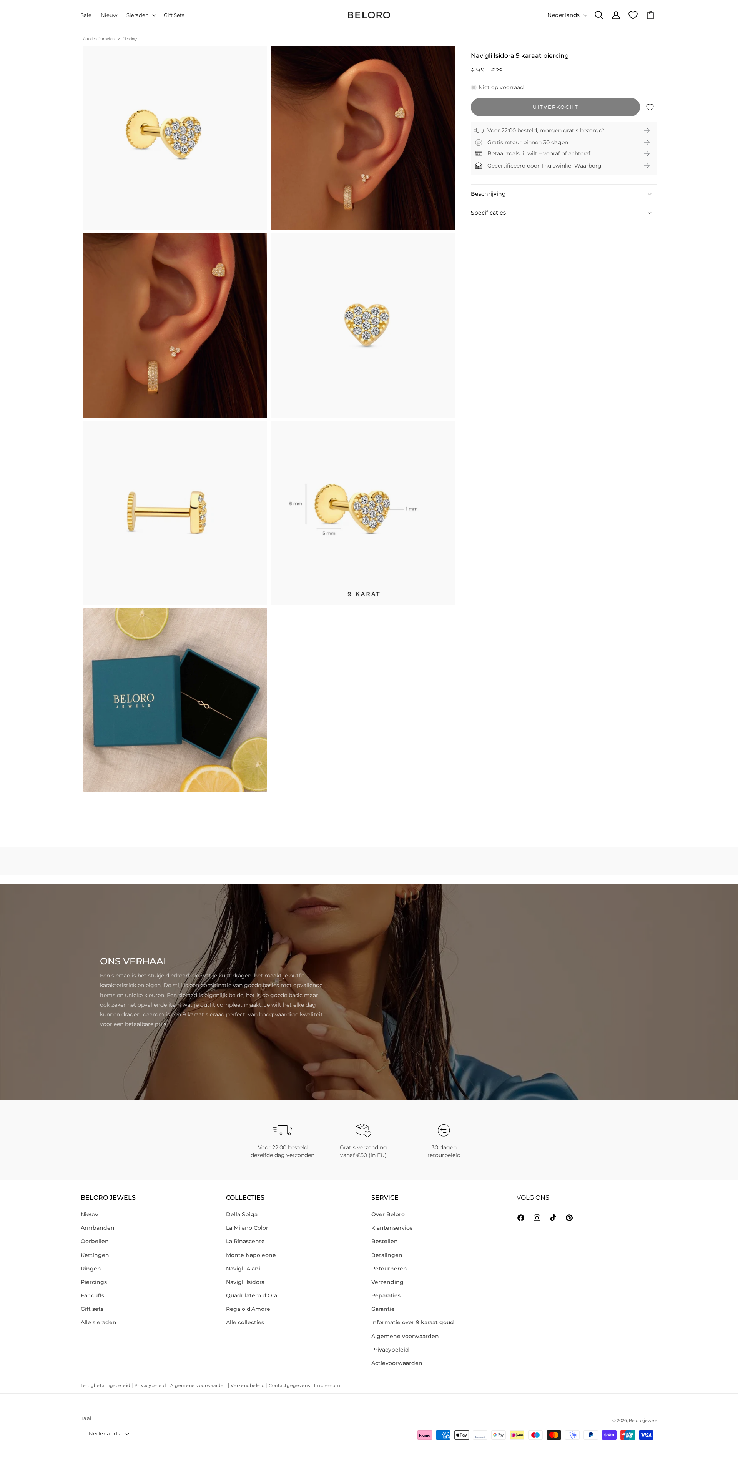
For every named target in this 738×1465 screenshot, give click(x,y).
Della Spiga (242, 1214)
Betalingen (386, 1255)
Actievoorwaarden (396, 1363)
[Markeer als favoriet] (650, 107)
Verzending (387, 1282)
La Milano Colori (248, 1227)
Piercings (130, 39)
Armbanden (98, 1227)
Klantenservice (392, 1227)
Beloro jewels (643, 1420)
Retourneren (389, 1268)
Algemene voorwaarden (405, 1336)
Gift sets (92, 1308)
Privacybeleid (390, 1349)
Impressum (327, 1385)
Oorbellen (95, 1241)
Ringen (91, 1268)
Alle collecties (245, 1322)
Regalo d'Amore (248, 1308)
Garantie (383, 1308)
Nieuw (89, 1214)
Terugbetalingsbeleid (105, 1385)
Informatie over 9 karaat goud (412, 1322)
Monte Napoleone (251, 1255)
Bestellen (384, 1241)
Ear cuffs (92, 1295)
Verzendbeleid (247, 1385)
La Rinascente (245, 1241)
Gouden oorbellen (99, 39)
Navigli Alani (243, 1268)
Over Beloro (388, 1214)
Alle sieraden (98, 1322)
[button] (140, 15)
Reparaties (386, 1295)
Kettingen (95, 1255)
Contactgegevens (289, 1385)
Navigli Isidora (245, 1282)
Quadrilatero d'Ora (251, 1295)
